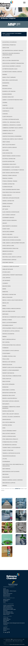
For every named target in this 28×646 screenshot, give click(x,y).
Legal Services (6, 277)
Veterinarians (6, 461)
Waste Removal (6, 468)
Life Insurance (6, 280)
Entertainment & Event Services (10, 167)
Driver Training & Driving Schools (11, 155)
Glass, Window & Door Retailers (10, 212)
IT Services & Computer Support (10, 266)
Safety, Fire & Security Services (10, 413)
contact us (17, 488)
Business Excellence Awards (8, 608)
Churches (5, 113)
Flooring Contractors (8, 183)
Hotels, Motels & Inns (8, 245)
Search (4, 33)
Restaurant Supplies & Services (10, 401)
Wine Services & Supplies (8, 482)
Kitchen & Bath (6, 272)
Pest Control (6, 342)
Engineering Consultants (9, 164)
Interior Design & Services (9, 259)
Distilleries (5, 150)
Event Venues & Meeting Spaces (10, 172)
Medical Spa (5, 302)
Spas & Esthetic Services (8, 433)
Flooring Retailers (7, 186)
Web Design (5, 474)
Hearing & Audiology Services (10, 237)
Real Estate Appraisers (8, 384)
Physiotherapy (6, 353)
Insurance (7, 551)
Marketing (5, 291)
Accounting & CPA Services (9, 42)
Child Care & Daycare (7, 108)
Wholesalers (5, 477)
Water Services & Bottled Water (10, 471)
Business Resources (6, 594)
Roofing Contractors (8, 411)
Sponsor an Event (6, 614)
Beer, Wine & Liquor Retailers (10, 80)
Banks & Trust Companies (9, 77)
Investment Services (7, 262)
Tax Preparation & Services (9, 444)
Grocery (4, 223)
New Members (18, 33)
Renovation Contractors (9, 392)
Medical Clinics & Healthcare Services (12, 300)
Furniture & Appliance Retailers (10, 198)
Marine (4, 288)
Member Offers (6, 592)
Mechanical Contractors (9, 294)
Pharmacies (5, 347)
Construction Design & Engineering (11, 136)
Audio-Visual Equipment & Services (11, 66)
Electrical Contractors (8, 158)
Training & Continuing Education (11, 453)
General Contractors (8, 200)
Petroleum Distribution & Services (11, 345)
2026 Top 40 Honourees (7, 606)
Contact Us (7, 539)
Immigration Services (7, 251)
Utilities (4, 458)
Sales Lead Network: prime (8, 611)
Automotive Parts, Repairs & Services (12, 71)
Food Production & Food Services (11, 192)
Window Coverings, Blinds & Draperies (12, 480)
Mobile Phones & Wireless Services (11, 308)
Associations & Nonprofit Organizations (13, 63)
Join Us (4, 588)
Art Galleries (6, 57)
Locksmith (5, 283)
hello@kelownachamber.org (18, 639)
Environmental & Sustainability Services (13, 169)
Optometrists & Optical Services (11, 331)
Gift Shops (5, 209)
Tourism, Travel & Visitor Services (11, 447)
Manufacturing (6, 286)
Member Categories (6, 599)
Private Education (7, 364)
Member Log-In (6, 589)
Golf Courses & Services (8, 214)
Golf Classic (5, 610)
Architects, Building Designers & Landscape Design (11, 54)
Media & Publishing (7, 297)
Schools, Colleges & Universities (11, 416)
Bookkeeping (5, 83)
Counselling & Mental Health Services (12, 139)
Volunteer (5, 630)
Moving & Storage (7, 319)
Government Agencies (8, 217)
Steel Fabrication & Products (10, 439)
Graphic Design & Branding (9, 220)
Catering (4, 102)
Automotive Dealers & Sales (9, 68)
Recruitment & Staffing (8, 389)
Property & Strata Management (10, 370)
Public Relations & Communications (11, 375)
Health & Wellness (7, 234)
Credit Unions (6, 141)
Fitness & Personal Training (9, 181)
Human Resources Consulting (10, 248)
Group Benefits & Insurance (9, 226)
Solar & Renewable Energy (9, 430)
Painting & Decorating (8, 333)
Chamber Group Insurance (7, 593)
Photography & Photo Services (10, 350)
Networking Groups (7, 325)
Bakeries (4, 74)
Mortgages (5, 314)
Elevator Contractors (8, 161)
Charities (4, 105)
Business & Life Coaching (8, 91)
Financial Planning (7, 178)
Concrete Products (7, 133)
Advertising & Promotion (9, 44)
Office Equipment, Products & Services (12, 328)
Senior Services (6, 419)
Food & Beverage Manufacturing (11, 189)
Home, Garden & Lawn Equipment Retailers (13, 242)
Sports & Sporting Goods (9, 436)
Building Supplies (7, 88)
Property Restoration (8, 373)
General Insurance (7, 203)
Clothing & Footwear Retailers (10, 119)
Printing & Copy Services (8, 361)
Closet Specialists (7, 116)
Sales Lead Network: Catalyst (8, 613)
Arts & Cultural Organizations (10, 60)
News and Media (6, 620)
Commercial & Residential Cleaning (11, 125)
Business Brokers (7, 94)
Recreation (5, 387)
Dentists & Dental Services (9, 147)
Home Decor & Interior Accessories (11, 240)
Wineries (4, 485)
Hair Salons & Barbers (8, 231)
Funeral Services (7, 195)
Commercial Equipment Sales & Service (12, 127)
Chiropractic (5, 111)
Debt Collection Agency (8, 144)
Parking (4, 336)
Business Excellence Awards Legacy (9, 609)
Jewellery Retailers (7, 269)
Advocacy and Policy (7, 619)
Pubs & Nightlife (6, 378)
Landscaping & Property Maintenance (12, 274)
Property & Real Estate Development (12, 367)
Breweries (5, 85)
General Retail (6, 206)
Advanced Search (10, 33)
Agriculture (5, 47)
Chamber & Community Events (8, 605)
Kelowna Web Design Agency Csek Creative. (17, 644)
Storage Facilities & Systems (9, 442)
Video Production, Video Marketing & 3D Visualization (13, 465)
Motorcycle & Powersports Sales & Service (13, 317)
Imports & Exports (7, 254)
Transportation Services (9, 456)
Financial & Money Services (9, 175)
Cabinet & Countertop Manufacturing (12, 99)
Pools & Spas (5, 359)
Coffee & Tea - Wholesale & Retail (11, 122)
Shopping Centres (7, 425)
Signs (3, 427)
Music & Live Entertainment (9, 322)
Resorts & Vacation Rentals (9, 398)
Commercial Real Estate (8, 130)
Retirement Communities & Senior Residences (11, 407)
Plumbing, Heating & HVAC (9, 356)
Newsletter (5, 621)
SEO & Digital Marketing (8, 422)
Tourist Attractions (7, 450)
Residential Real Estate (8, 395)
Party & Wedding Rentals (9, 339)
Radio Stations (6, 381)
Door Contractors (7, 153)
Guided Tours (6, 228)
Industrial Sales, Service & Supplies (11, 256)
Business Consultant (8, 97)
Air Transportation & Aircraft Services (12, 50)
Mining (4, 305)
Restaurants (5, 403)
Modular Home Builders (8, 311)
